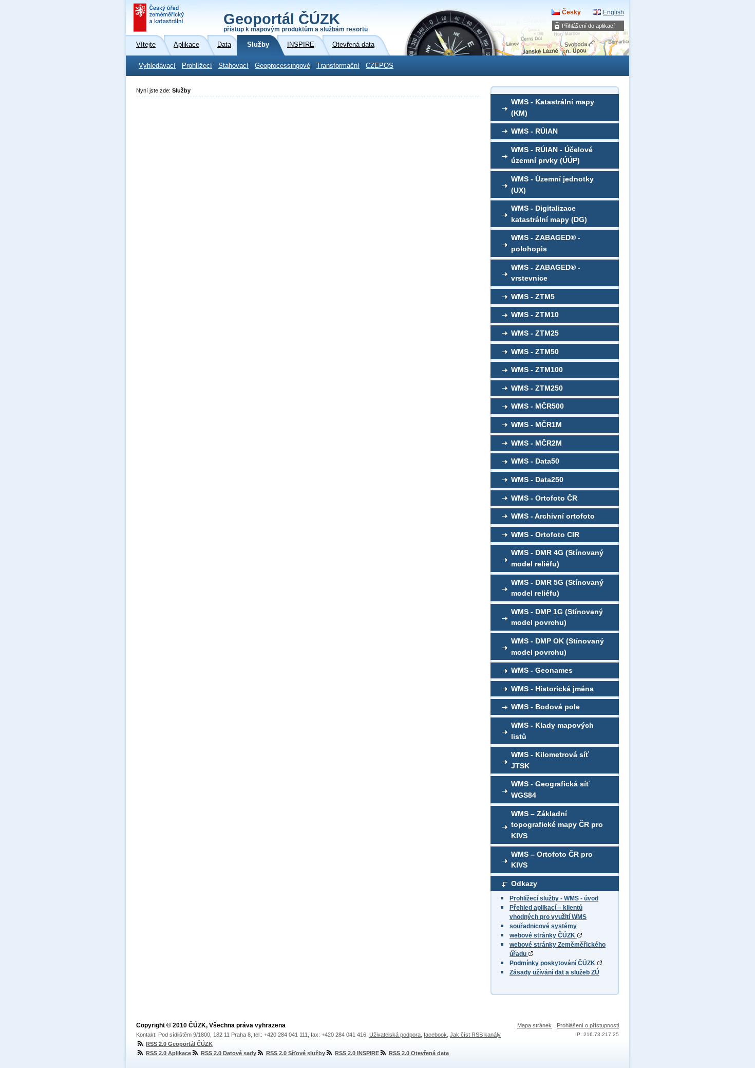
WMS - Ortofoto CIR (545, 534)
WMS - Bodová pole (545, 707)
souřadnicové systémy (543, 926)
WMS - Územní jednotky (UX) (552, 184)
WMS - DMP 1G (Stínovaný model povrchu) (557, 617)
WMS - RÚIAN (534, 131)
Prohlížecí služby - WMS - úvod (553, 898)
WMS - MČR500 (537, 406)
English (613, 12)
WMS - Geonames (542, 670)
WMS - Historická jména (552, 689)
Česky (571, 12)
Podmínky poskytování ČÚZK (553, 963)
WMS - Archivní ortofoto (553, 516)
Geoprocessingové (282, 65)
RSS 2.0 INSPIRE (357, 1053)
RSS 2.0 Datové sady (228, 1053)
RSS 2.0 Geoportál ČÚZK (179, 1044)
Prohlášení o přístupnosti (588, 1025)
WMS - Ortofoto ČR (544, 498)
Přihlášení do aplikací (588, 26)
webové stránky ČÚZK (543, 935)
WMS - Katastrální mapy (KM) (552, 107)
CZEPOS (379, 65)
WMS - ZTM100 (537, 369)
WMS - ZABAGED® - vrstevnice (545, 273)
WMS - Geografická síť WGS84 (550, 789)
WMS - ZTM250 (537, 388)
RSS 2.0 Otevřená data (419, 1053)
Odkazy (524, 883)
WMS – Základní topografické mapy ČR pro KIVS (557, 824)
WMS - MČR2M (536, 443)
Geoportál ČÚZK (295, 21)
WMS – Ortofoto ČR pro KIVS (552, 860)
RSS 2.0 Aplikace (168, 1053)
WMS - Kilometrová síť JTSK (550, 760)
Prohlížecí (197, 65)
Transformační (338, 65)
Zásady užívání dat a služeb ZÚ (554, 972)
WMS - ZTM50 (535, 351)
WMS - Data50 (535, 461)
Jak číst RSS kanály (475, 1035)
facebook (435, 1035)
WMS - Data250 (537, 479)
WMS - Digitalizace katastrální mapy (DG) (549, 214)
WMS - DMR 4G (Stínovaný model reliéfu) (557, 558)
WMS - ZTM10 (535, 314)
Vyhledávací (157, 65)
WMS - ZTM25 (535, 333)
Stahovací (233, 65)
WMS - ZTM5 (533, 296)
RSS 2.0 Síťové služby (295, 1053)
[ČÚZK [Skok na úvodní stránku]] (160, 17)
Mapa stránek (534, 1025)
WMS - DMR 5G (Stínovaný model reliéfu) (557, 588)
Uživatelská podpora (395, 1035)
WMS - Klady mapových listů (552, 731)
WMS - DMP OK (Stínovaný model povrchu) (557, 646)
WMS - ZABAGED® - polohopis (545, 243)
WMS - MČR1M (536, 424)
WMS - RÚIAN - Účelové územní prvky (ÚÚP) (552, 155)
